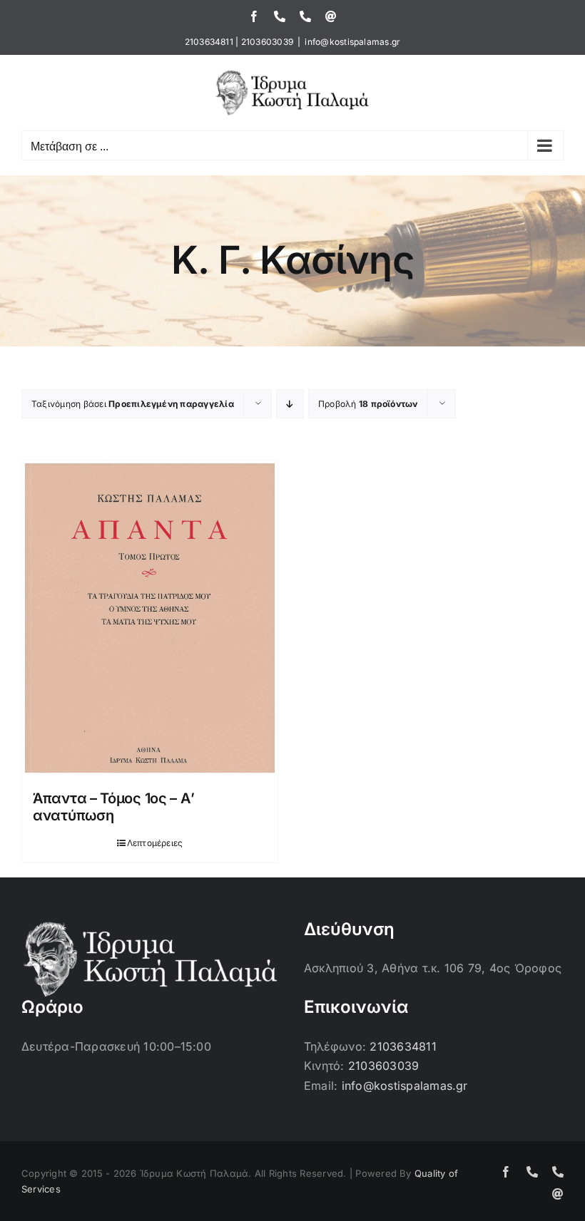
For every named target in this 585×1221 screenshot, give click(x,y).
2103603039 (267, 41)
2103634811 (209, 41)
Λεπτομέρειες (155, 843)
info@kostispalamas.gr (352, 41)
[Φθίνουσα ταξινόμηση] (290, 403)
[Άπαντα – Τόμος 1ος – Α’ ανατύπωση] (150, 618)
